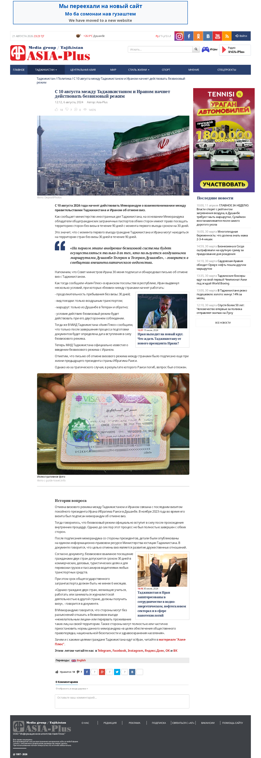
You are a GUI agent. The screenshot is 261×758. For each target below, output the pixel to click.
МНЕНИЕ (193, 69)
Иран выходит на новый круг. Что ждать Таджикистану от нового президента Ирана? (160, 338)
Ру (157, 36)
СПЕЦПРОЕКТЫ (226, 69)
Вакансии (208, 723)
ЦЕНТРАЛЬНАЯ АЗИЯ (83, 69)
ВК (175, 650)
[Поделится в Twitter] (117, 672)
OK (167, 650)
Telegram (104, 650)
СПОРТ (166, 69)
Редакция (110, 723)
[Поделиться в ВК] (132, 672)
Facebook (119, 650)
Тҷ (162, 36)
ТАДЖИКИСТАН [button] (45, 69)
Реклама (134, 723)
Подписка (159, 723)
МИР (113, 69)
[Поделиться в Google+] (102, 672)
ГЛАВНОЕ (19, 69)
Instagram (135, 650)
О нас (85, 723)
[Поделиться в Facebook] (87, 672)
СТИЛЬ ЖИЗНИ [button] (138, 69)
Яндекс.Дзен (154, 650)
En (167, 36)
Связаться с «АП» (183, 723)
